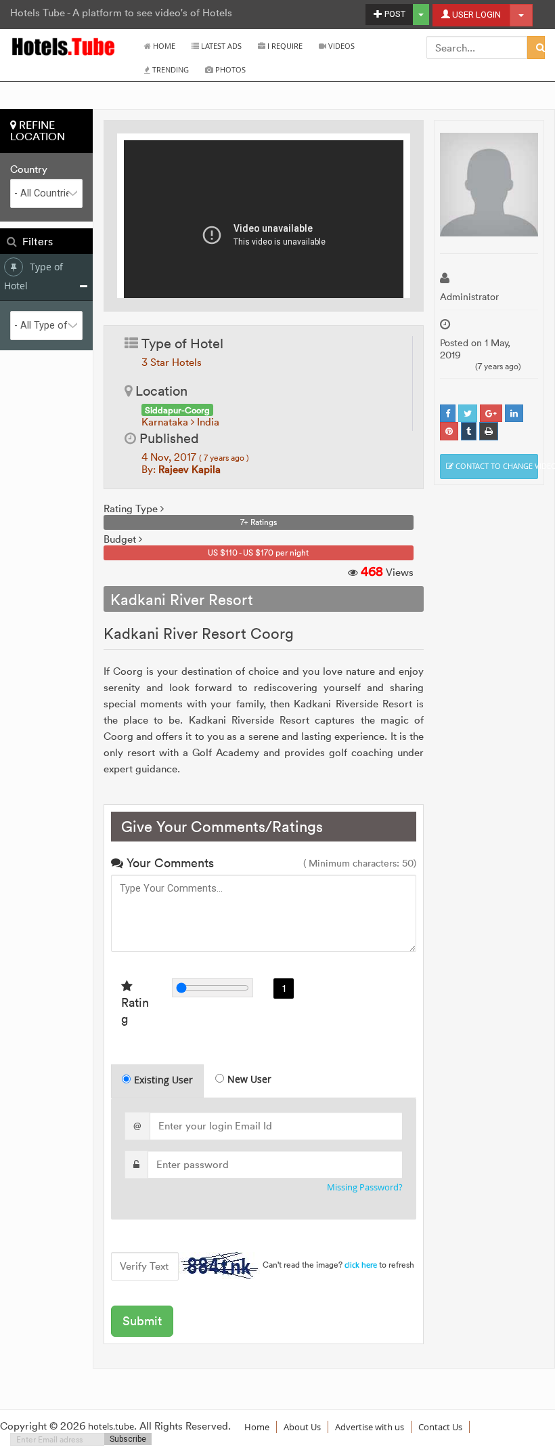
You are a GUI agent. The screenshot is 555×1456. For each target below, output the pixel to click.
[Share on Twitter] (467, 413)
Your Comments (168, 863)
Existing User (163, 1079)
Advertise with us (369, 1427)
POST (393, 14)
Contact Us (440, 1427)
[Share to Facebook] (448, 413)
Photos (229, 69)
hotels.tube (111, 1426)
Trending (169, 69)
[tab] (157, 1081)
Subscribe (128, 1439)
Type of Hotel (33, 276)
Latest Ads (220, 46)
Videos (340, 46)
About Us (302, 1427)
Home (163, 46)
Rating (135, 1010)
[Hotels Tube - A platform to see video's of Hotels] (64, 45)
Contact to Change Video (495, 466)
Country (28, 169)
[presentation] (158, 1081)
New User (249, 1079)
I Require (284, 46)
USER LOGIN (475, 14)
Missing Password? (365, 1187)
